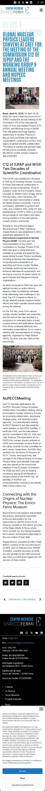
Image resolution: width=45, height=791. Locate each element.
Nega (22, 778)
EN (42, 2)
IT (38, 2)
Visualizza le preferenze (23, 785)
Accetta (22, 771)
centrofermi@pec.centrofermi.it (20, 643)
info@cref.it (13, 638)
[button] (41, 709)
